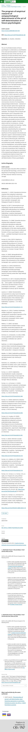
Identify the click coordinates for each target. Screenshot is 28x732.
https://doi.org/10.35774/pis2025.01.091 (12, 435)
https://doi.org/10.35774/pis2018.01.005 (12, 396)
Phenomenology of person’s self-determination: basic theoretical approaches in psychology (14, 699)
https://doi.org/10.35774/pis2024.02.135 (12, 470)
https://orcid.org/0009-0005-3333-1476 (11, 30)
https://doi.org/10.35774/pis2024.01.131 (12, 307)
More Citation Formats (8, 685)
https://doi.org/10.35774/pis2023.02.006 (12, 413)
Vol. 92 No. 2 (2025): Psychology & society (11, 6)
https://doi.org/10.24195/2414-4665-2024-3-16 (14, 508)
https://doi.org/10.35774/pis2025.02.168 (14, 35)
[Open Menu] (1, 1)
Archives (8, 5)
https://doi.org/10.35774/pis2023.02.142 (12, 455)
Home (3, 5)
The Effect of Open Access (16, 604)
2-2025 (5, 513)
